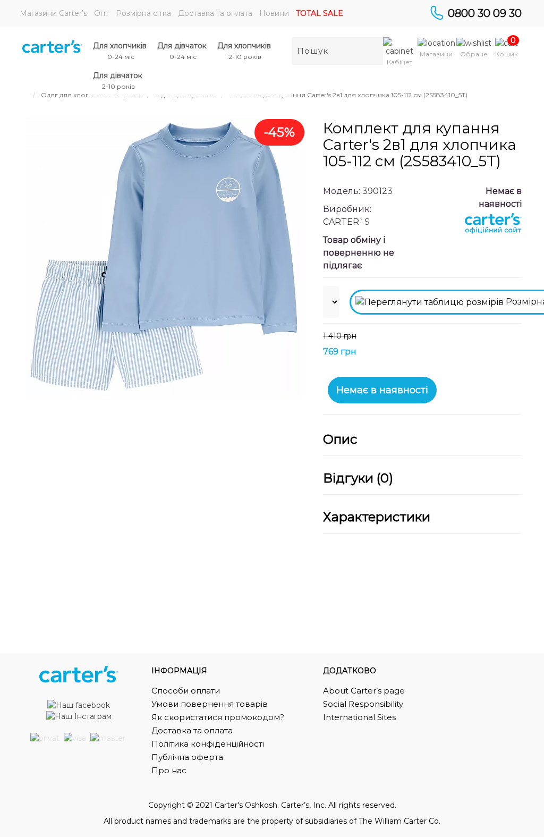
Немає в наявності (382, 390)
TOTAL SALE (319, 13)
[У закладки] (508, 345)
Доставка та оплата (215, 13)
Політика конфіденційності (207, 744)
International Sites (359, 717)
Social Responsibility (363, 704)
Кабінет (399, 62)
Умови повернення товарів (209, 704)
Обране (474, 54)
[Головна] (25, 95)
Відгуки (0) (358, 478)
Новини (274, 13)
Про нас (168, 770)
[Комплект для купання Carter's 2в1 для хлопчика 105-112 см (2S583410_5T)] (164, 257)
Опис (340, 439)
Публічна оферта (187, 757)
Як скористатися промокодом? (217, 717)
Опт (101, 13)
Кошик (506, 54)
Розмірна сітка (143, 13)
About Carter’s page (364, 691)
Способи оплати (185, 691)
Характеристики (376, 517)
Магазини (436, 54)
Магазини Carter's (53, 13)
